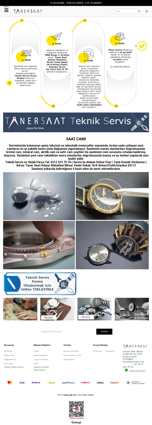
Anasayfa (8, 351)
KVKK (36, 364)
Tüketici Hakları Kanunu (14, 367)
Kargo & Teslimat (41, 359)
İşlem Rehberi (39, 370)
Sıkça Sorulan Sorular (72, 355)
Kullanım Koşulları (41, 367)
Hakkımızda (9, 355)
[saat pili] (94, 309)
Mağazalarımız (10, 359)
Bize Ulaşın (9, 364)
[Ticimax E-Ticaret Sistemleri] (76, 422)
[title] (76, 63)
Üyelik (36, 351)
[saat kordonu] (57, 309)
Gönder (104, 332)
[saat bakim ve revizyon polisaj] (132, 309)
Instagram (110, 351)
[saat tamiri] (20, 309)
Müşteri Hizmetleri (71, 351)
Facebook (97, 351)
